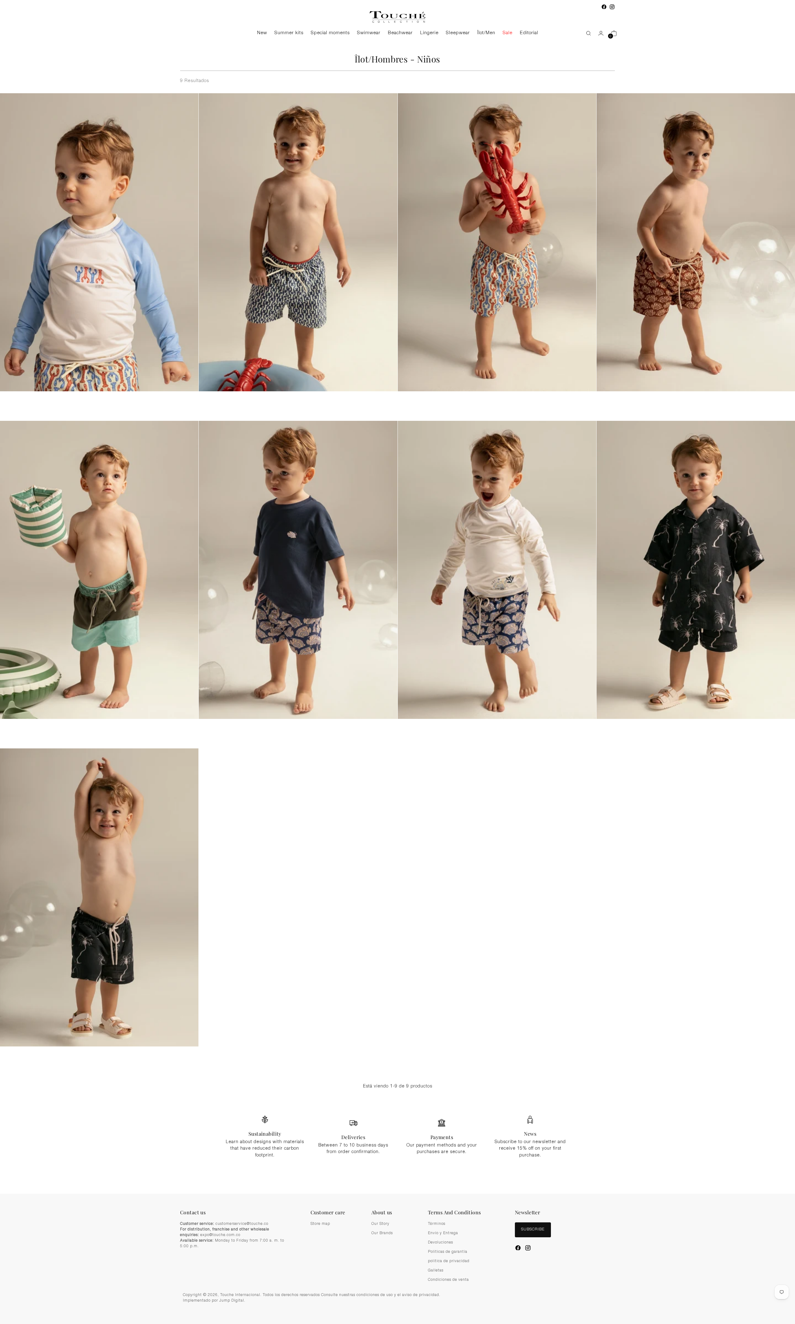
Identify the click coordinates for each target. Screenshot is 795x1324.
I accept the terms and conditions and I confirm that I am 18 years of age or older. (401, 697)
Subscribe (397, 712)
